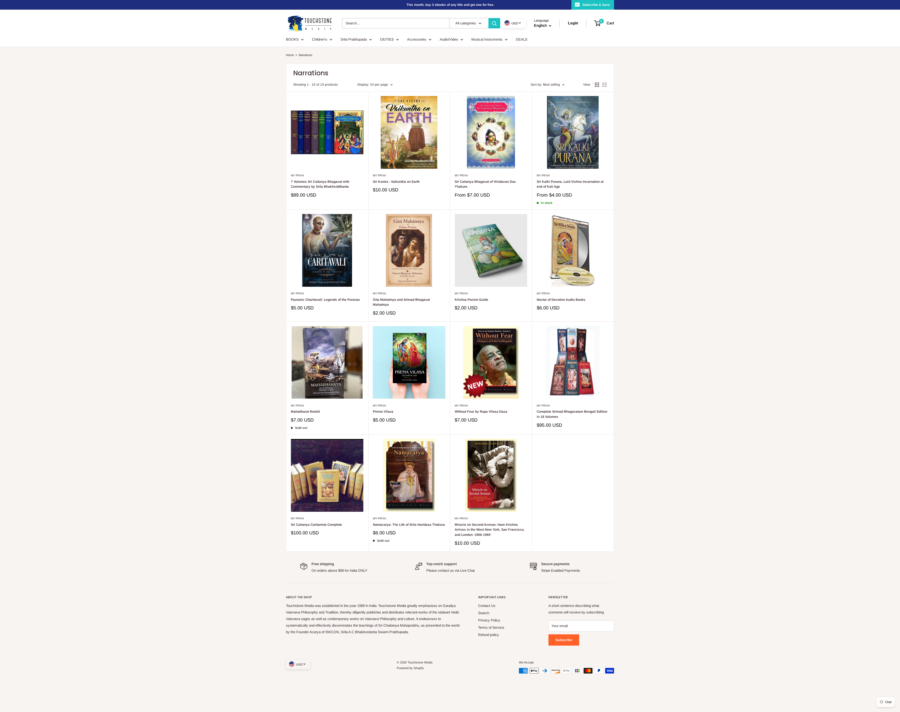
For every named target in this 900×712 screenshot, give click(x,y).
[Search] (494, 23)
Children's (319, 39)
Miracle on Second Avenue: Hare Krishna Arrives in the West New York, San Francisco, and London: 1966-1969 (490, 530)
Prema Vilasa (383, 411)
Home (290, 55)
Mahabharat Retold (305, 411)
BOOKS (292, 39)
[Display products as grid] (597, 85)
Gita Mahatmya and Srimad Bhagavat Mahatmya (401, 302)
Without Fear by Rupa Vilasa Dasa (481, 411)
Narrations (305, 55)
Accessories (416, 39)
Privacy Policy (489, 620)
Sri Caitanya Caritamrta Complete (316, 524)
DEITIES (387, 39)
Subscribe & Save (596, 5)
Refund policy (488, 635)
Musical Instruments (486, 39)
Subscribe (563, 640)
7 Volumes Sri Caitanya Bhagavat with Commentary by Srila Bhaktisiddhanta (320, 184)
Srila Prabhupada (354, 39)
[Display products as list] (605, 85)
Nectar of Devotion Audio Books (561, 299)
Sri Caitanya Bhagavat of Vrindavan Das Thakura (485, 184)
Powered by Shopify (410, 668)
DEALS (521, 39)
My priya (297, 175)
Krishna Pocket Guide (471, 299)
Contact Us (486, 606)
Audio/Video (449, 39)
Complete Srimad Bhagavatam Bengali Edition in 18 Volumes (572, 414)
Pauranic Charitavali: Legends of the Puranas (325, 299)
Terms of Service (491, 627)
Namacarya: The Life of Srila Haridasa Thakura (409, 524)
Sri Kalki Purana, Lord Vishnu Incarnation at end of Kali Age (570, 184)
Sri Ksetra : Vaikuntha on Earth (396, 181)
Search (483, 613)
